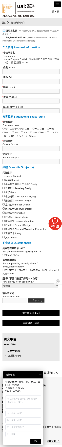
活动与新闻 (17, 22)
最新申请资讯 (14, 350)
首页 (4, 22)
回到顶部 (48, 372)
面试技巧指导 (14, 355)
